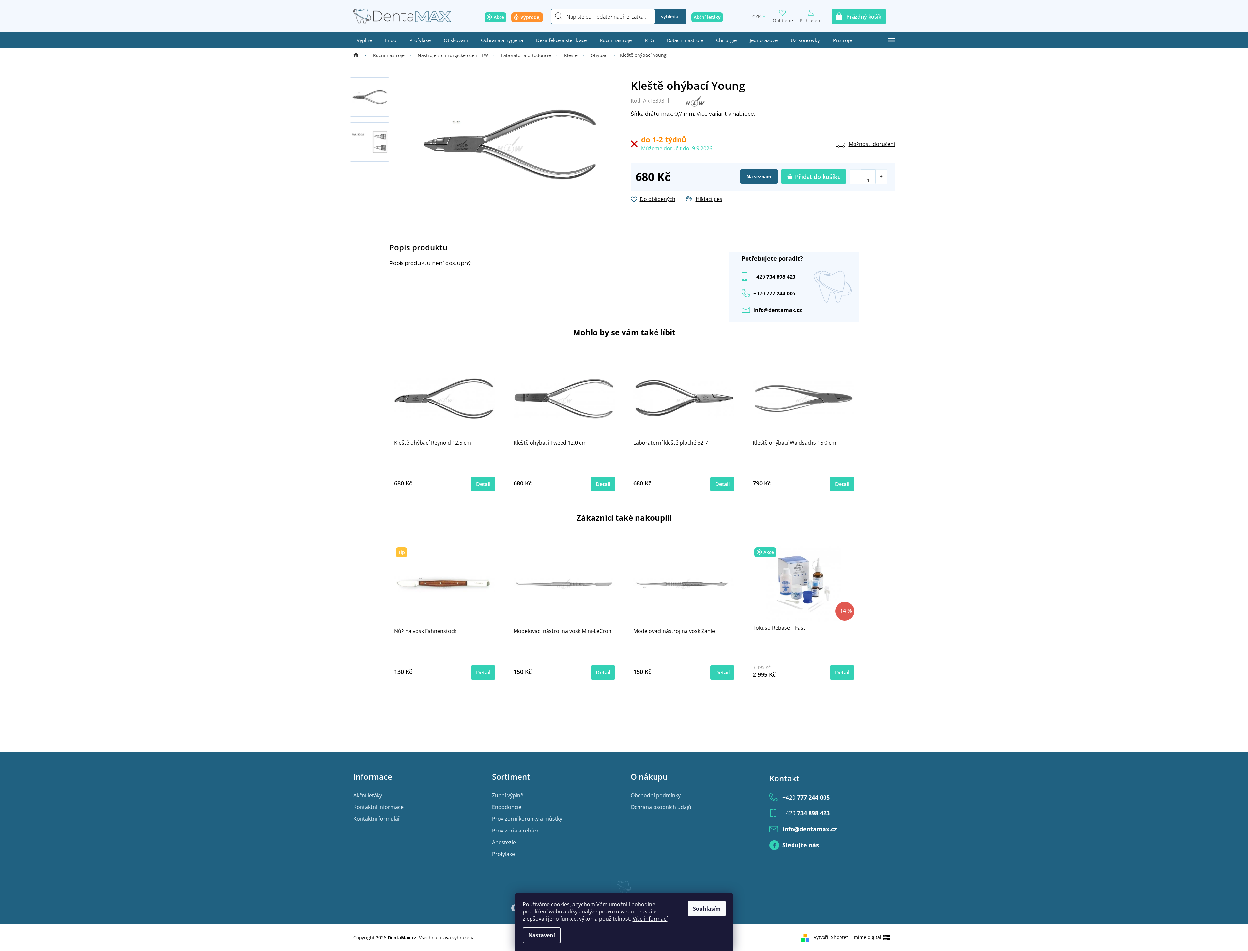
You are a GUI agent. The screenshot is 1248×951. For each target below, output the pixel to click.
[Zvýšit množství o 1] (881, 177)
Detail (483, 484)
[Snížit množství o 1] (855, 177)
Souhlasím (707, 908)
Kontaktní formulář (376, 818)
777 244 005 (806, 797)
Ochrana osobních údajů (661, 807)
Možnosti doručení (872, 144)
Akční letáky (367, 795)
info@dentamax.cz (777, 310)
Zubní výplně (507, 795)
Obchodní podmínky (656, 795)
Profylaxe (503, 854)
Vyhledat (670, 16)
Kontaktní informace (378, 807)
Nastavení (541, 935)
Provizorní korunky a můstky (527, 818)
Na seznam (759, 176)
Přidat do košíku (818, 177)
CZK (756, 16)
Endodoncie (506, 807)
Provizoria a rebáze (516, 830)
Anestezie (504, 842)
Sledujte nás (800, 845)
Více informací (650, 918)
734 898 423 (774, 276)
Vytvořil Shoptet (831, 937)
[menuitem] (364, 40)
